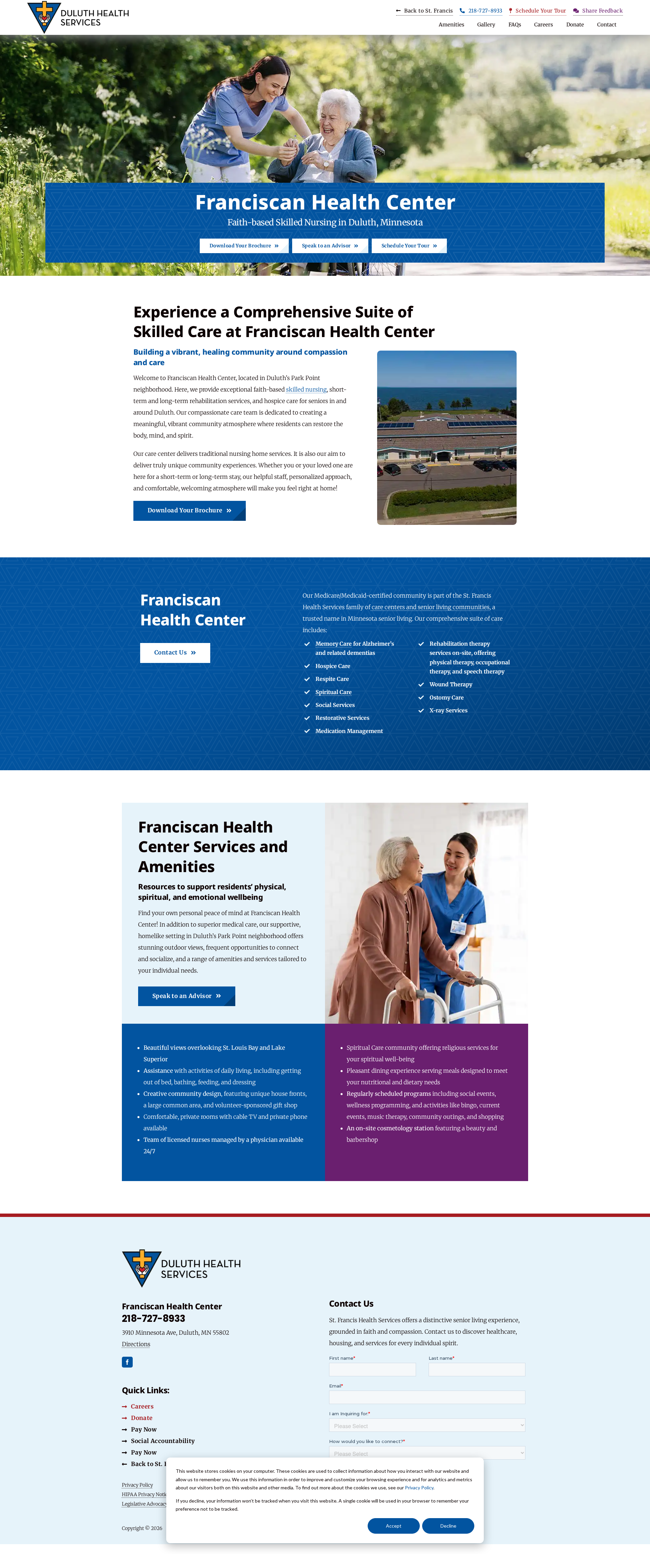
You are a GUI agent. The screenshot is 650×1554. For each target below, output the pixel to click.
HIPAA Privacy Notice (146, 1494)
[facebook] (127, 1362)
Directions (136, 1344)
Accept (394, 1526)
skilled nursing (306, 389)
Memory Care (334, 643)
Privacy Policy (419, 1487)
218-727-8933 (154, 1318)
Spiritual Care (334, 692)
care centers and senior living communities (430, 607)
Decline (448, 1526)
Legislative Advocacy (145, 1504)
